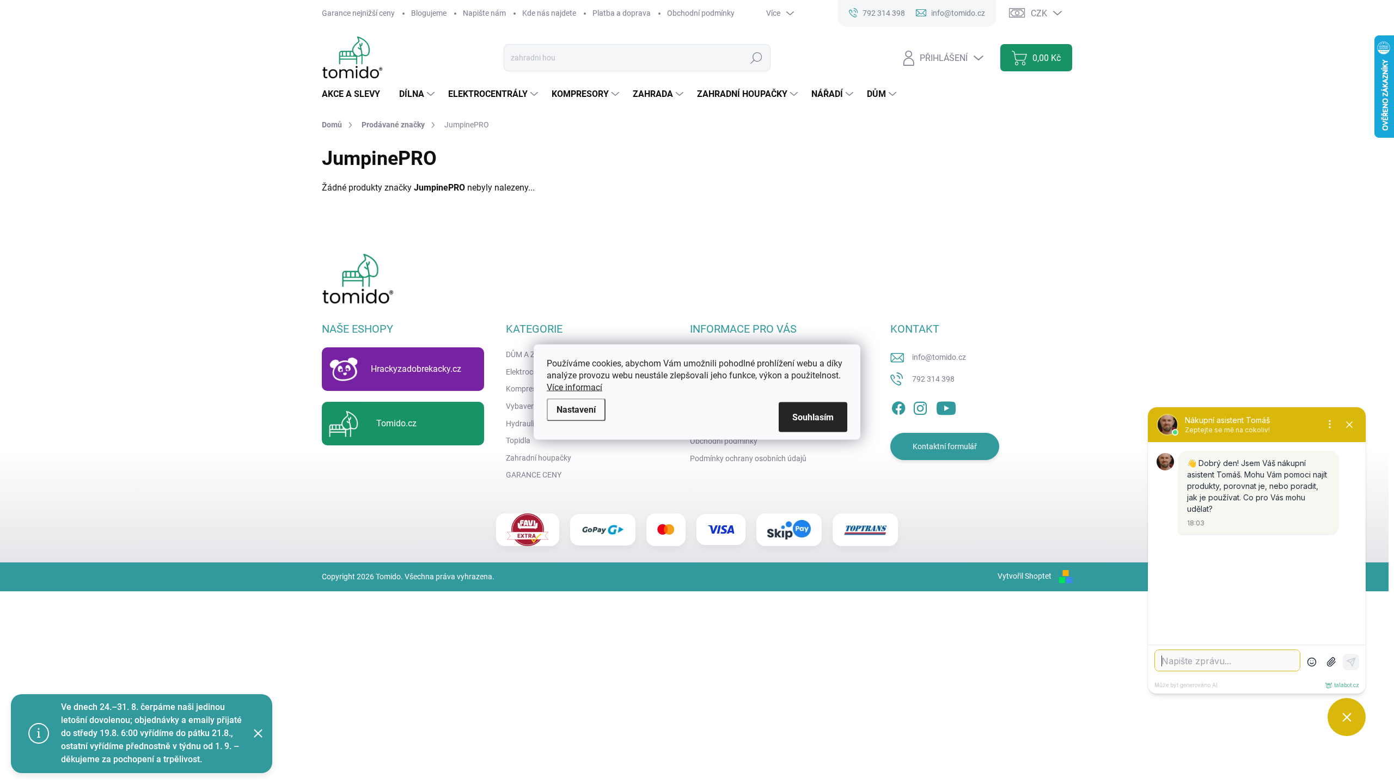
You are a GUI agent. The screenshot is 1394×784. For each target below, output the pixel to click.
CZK (1039, 13)
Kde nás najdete (549, 13)
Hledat (756, 57)
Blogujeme (429, 13)
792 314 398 (933, 379)
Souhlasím (813, 417)
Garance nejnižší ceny (358, 13)
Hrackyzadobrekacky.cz (416, 369)
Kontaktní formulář (945, 446)
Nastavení (576, 410)
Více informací (574, 387)
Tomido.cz (396, 423)
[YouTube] (946, 406)
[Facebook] (898, 406)
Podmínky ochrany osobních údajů (748, 458)
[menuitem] (355, 94)
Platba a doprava (621, 13)
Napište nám (484, 13)
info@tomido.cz (939, 357)
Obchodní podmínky (701, 13)
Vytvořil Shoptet (1024, 576)
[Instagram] (920, 406)
